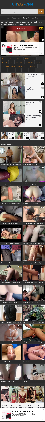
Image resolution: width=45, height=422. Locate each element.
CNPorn (22, 4)
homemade (5, 66)
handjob (38, 62)
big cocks (19, 58)
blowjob (27, 58)
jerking (19, 66)
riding (18, 70)
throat (25, 70)
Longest (26, 18)
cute (11, 62)
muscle (4, 70)
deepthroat (19, 62)
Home (7, 18)
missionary (33, 66)
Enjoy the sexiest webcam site (32, 88)
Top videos (16, 18)
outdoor (11, 70)
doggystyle (29, 62)
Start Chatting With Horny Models (32, 75)
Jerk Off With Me (20, 28)
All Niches (35, 18)
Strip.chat (29, 78)
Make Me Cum (30, 102)
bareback (11, 58)
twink (31, 70)
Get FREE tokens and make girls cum (33, 116)
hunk (13, 66)
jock (25, 66)
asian (3, 58)
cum (34, 58)
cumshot (4, 62)
